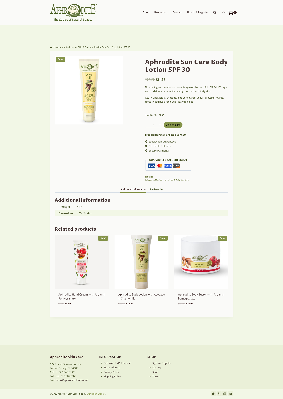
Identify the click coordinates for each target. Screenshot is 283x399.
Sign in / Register (197, 12)
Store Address (112, 367)
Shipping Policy (112, 376)
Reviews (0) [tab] (156, 189)
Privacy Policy (111, 372)
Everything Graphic (96, 393)
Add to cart (173, 125)
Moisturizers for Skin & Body (167, 180)
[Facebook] (213, 393)
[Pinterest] (230, 393)
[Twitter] (219, 393)
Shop (155, 372)
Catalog (156, 367)
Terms (156, 376)
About (146, 12)
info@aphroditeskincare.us (72, 380)
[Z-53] (89, 90)
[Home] (51, 47)
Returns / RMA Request (117, 363)
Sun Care (185, 180)
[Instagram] (224, 393)
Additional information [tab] (133, 189)
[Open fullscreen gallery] (120, 121)
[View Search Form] (215, 13)
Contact (177, 12)
